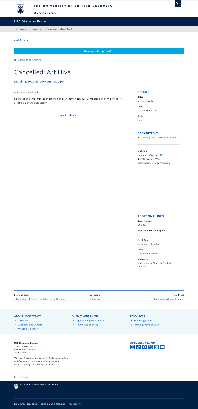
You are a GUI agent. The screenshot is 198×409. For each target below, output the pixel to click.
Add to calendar (68, 115)
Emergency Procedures (25, 404)
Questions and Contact (30, 324)
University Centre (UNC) (151, 155)
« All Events (21, 40)
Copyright (60, 404)
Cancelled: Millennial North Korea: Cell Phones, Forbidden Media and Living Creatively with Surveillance (41, 299)
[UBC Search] (178, 3)
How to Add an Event (87, 324)
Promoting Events (143, 320)
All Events (21, 29)
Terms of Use (46, 404)
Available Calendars (28, 329)
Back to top (20, 377)
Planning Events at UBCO (147, 324)
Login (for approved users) (90, 320)
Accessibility (75, 404)
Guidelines (23, 320)
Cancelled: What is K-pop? (169, 299)
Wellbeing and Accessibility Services (158, 137)
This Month (36, 29)
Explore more (95, 299)
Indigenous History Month (59, 29)
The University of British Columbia (20, 8)
